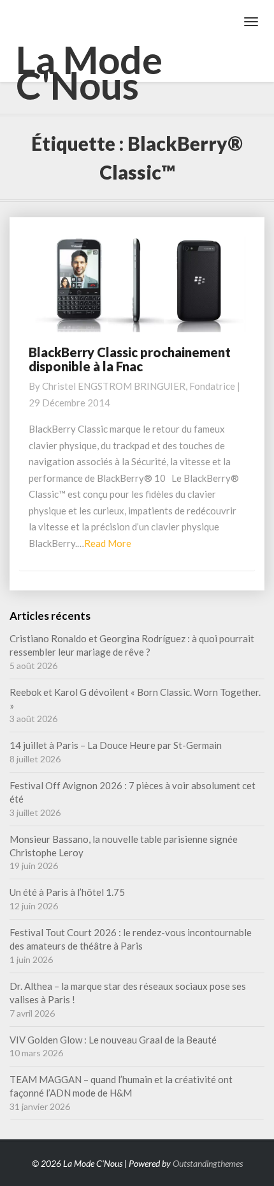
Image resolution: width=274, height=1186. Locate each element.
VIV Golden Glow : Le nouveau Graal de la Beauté (113, 1039)
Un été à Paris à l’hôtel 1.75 (67, 892)
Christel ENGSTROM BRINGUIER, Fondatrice (138, 386)
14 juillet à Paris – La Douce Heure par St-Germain (116, 745)
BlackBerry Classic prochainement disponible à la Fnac (130, 359)
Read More (107, 543)
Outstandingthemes (208, 1163)
